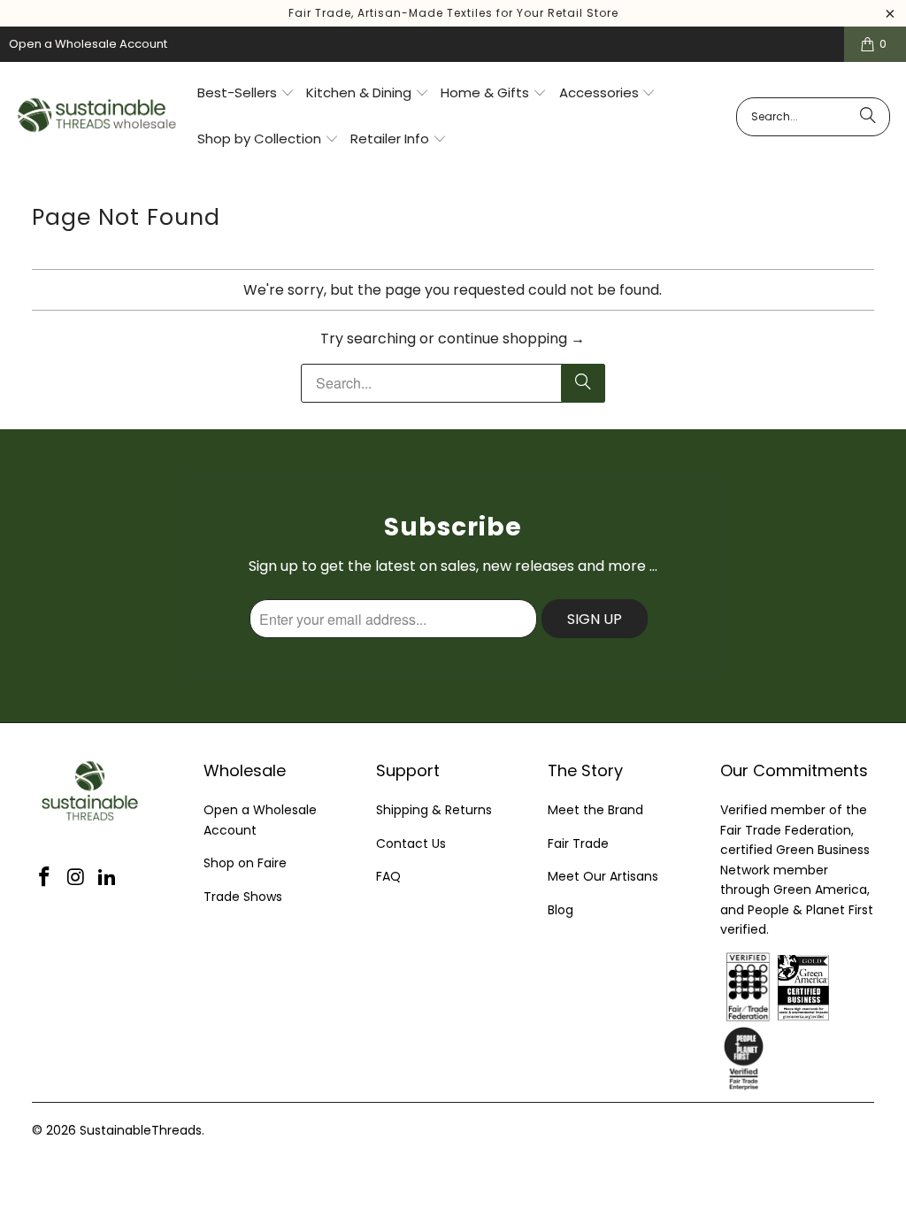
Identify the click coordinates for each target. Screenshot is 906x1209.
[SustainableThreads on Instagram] (76, 877)
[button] (246, 94)
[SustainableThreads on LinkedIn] (108, 877)
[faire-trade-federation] (853, 962)
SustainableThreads (141, 1130)
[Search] (868, 116)
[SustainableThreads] (98, 116)
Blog (560, 910)
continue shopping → (511, 338)
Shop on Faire (245, 863)
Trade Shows (242, 896)
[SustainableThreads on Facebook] (45, 877)
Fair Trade (578, 843)
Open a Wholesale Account (88, 43)
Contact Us (411, 843)
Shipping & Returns (434, 810)
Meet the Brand (595, 810)
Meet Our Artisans (603, 876)
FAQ (388, 876)
